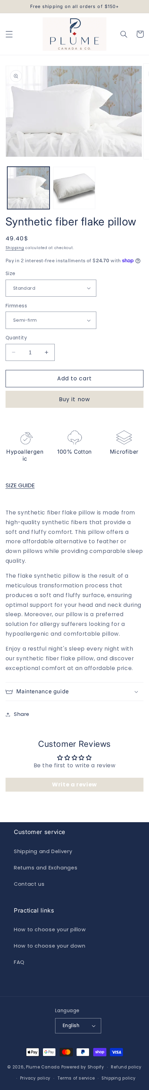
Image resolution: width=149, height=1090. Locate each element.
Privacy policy (35, 1078)
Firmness (16, 306)
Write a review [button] (74, 784)
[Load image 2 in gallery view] (74, 188)
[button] (9, 34)
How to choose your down (50, 945)
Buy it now (74, 399)
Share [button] (21, 714)
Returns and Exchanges (45, 867)
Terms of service (76, 1078)
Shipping (15, 247)
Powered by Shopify (82, 1067)
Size (11, 273)
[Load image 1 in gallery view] (28, 188)
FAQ (19, 962)
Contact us (29, 884)
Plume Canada (43, 1067)
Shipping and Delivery (43, 851)
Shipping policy (119, 1078)
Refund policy (126, 1067)
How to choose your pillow (50, 929)
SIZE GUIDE (20, 485)
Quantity (16, 338)
